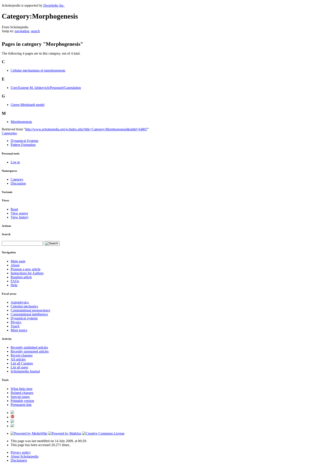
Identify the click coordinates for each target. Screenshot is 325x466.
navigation (22, 31)
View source (19, 213)
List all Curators (22, 363)
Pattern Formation (23, 145)
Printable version (22, 401)
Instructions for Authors (27, 273)
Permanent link (21, 405)
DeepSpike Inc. (54, 5)
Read (14, 209)
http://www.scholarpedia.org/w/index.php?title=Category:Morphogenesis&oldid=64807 (86, 129)
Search (6, 234)
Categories (9, 133)
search (35, 31)
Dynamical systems (24, 318)
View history (20, 217)
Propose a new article (25, 269)
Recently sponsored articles (30, 351)
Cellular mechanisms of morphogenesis (38, 70)
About (15, 265)
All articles (18, 359)
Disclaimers (19, 460)
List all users (19, 367)
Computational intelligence (29, 314)
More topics (19, 330)
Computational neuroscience (30, 310)
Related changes (22, 393)
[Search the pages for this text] (52, 243)
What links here (21, 389)
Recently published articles (29, 347)
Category (17, 179)
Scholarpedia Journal (25, 371)
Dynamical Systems (24, 141)
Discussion (18, 183)
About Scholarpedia (24, 456)
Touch (15, 326)
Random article (21, 277)
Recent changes (21, 355)
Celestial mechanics (24, 306)
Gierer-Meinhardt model (27, 105)
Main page (18, 261)
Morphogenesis (21, 122)
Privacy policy (21, 452)
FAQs (15, 281)
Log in (15, 162)
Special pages (20, 397)
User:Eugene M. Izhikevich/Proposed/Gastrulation (46, 88)
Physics (16, 322)
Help (14, 285)
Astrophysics (20, 302)
